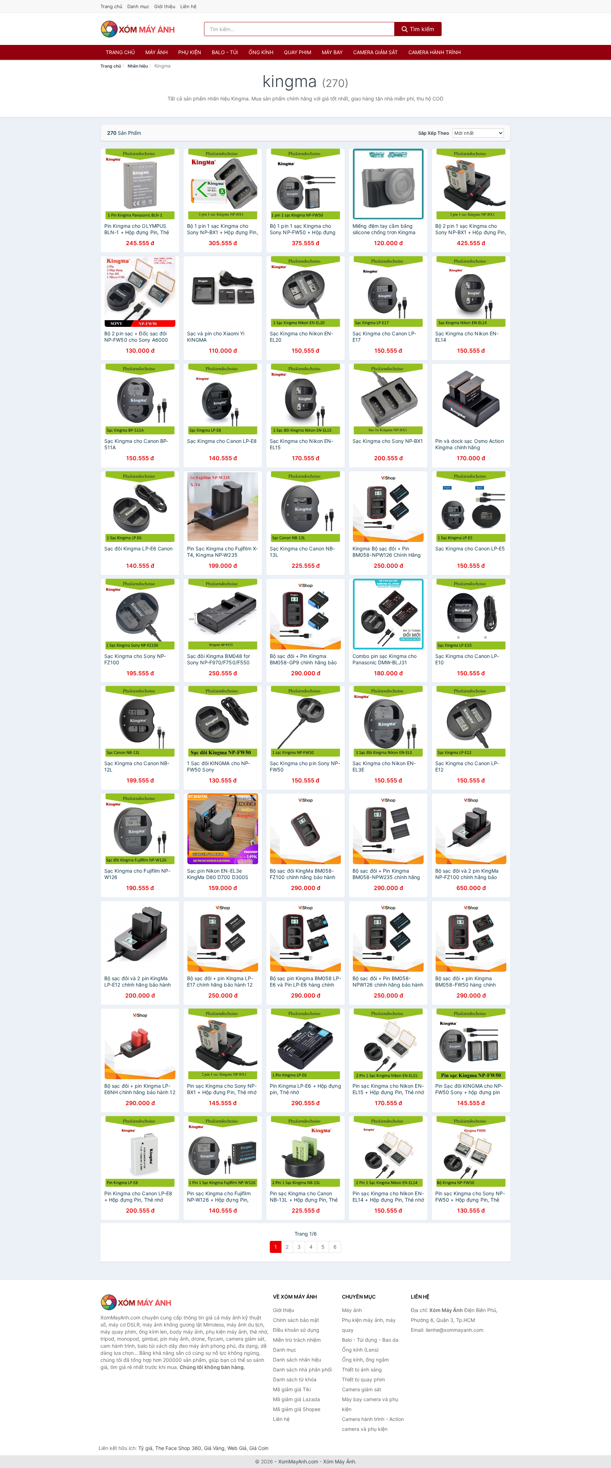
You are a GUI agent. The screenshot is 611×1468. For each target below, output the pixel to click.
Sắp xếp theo (433, 133)
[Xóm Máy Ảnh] (135, 1302)
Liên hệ (188, 6)
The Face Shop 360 (178, 1448)
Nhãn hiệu (138, 66)
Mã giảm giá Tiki (292, 1389)
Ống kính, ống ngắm (365, 1360)
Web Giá (236, 1448)
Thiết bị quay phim (363, 1379)
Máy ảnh (156, 52)
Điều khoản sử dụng (296, 1330)
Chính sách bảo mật (296, 1320)
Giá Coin (258, 1448)
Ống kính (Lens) (360, 1350)
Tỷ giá (145, 1448)
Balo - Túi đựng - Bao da (370, 1340)
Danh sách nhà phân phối (302, 1369)
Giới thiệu (164, 6)
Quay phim (297, 52)
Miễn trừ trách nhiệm (297, 1340)
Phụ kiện (189, 52)
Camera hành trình (434, 52)
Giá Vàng (214, 1448)
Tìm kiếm (421, 29)
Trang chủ (111, 6)
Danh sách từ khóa (294, 1379)
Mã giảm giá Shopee (296, 1409)
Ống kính (261, 52)
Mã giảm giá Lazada (296, 1399)
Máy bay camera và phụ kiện (370, 1404)
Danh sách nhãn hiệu (297, 1360)
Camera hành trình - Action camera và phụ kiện (373, 1424)
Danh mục (138, 6)
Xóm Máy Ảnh (339, 1461)
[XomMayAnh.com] (137, 29)
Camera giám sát (375, 52)
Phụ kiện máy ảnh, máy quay (369, 1325)
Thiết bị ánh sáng (362, 1369)
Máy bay (332, 52)
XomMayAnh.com (298, 1461)
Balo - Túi (225, 52)
